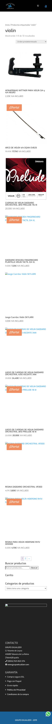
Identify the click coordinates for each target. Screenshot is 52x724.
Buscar (34, 568)
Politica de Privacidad (16, 690)
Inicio (7, 25)
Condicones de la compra (18, 694)
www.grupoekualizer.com (18, 664)
